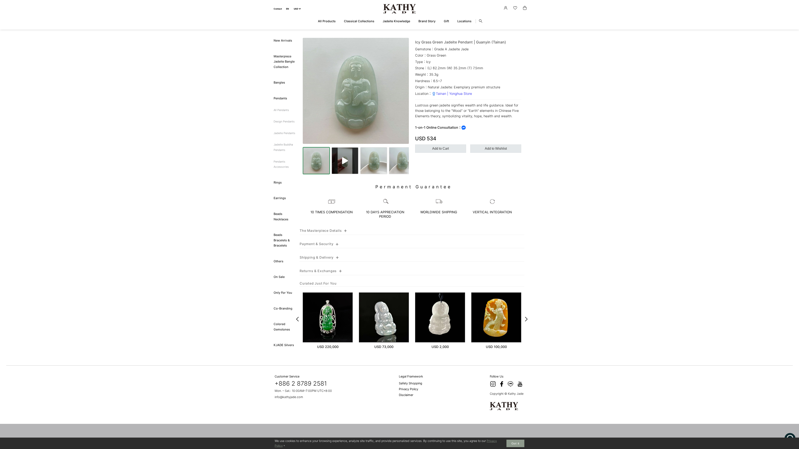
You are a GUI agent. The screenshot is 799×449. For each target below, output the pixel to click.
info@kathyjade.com (289, 397)
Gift (446, 21)
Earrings (280, 198)
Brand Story (426, 21)
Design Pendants (284, 121)
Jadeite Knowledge (396, 21)
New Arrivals (283, 40)
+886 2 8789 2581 (301, 383)
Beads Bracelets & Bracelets (282, 240)
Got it (515, 443)
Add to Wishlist (496, 148)
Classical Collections (359, 21)
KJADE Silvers (284, 345)
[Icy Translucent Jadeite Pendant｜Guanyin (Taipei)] (384, 317)
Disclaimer (406, 395)
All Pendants (281, 110)
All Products (327, 21)
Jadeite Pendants (284, 133)
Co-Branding (283, 308)
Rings (278, 182)
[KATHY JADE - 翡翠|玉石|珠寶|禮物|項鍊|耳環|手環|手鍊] (399, 9)
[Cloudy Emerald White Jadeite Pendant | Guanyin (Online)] (440, 317)
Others (278, 261)
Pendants (280, 98)
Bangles (279, 82)
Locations (464, 21)
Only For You (283, 292)
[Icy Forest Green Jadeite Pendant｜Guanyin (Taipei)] (328, 317)
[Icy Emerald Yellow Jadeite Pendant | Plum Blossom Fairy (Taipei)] (496, 317)
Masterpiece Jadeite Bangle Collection (284, 61)
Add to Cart (440, 148)
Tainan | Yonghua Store (454, 93)
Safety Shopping (410, 383)
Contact (278, 8)
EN (287, 8)
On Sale (279, 277)
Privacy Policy (408, 389)
